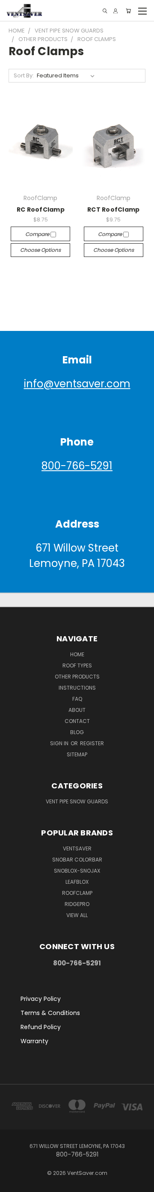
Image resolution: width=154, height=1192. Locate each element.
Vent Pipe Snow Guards (77, 801)
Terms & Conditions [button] (50, 1013)
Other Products (77, 676)
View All (77, 915)
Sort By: (24, 75)
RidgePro (77, 904)
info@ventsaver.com (77, 384)
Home (77, 654)
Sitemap (77, 754)
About (77, 710)
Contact (77, 721)
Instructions (77, 687)
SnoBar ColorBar (77, 859)
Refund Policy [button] (41, 1027)
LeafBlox (77, 881)
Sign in (60, 743)
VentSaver (77, 848)
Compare (37, 234)
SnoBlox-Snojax (77, 870)
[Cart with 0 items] (128, 11)
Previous (13, 1183)
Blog (77, 732)
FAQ (77, 698)
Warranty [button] (34, 1041)
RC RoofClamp (41, 209)
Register (92, 743)
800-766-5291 (77, 466)
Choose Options (40, 250)
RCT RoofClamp (113, 209)
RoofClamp (77, 893)
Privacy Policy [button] (41, 998)
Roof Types (77, 665)
